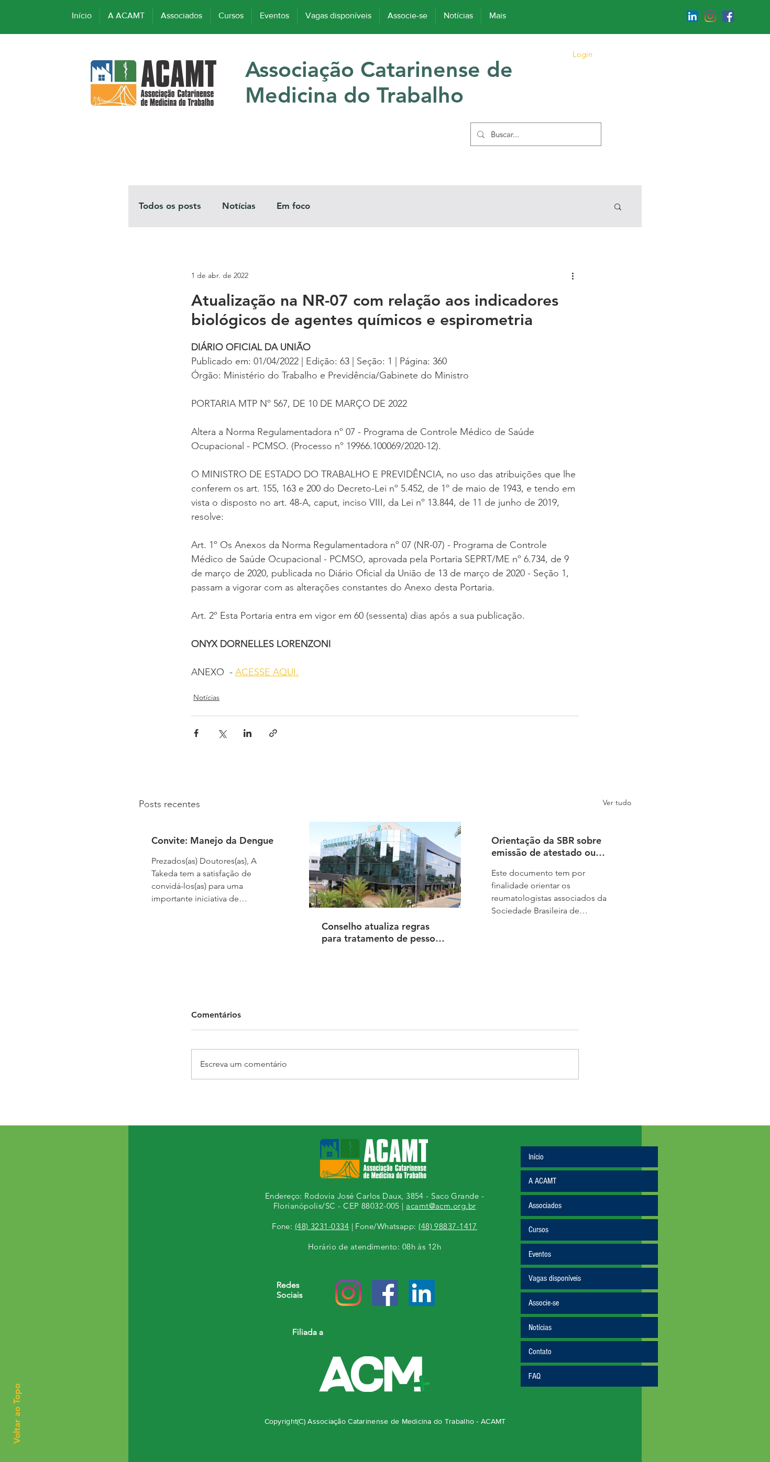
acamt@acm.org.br (441, 1206)
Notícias (239, 205)
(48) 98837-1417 (448, 1226)
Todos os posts (170, 205)
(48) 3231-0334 (322, 1226)
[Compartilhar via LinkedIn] (247, 733)
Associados (545, 1205)
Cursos (538, 1229)
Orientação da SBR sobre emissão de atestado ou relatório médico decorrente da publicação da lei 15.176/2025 (553, 846)
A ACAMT (542, 1181)
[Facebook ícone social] (728, 16)
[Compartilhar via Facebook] (196, 733)
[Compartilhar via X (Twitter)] (222, 733)
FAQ (535, 1376)
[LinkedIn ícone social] (692, 16)
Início (536, 1157)
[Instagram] (710, 16)
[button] (618, 206)
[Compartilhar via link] (273, 733)
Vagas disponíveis (555, 1278)
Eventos (540, 1254)
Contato (540, 1351)
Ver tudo (617, 802)
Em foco (293, 205)
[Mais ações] (572, 275)
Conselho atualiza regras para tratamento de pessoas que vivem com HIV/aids (383, 932)
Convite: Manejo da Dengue (212, 840)
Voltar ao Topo (17, 1413)
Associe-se (544, 1303)
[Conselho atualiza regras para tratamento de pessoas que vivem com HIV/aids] (385, 865)
